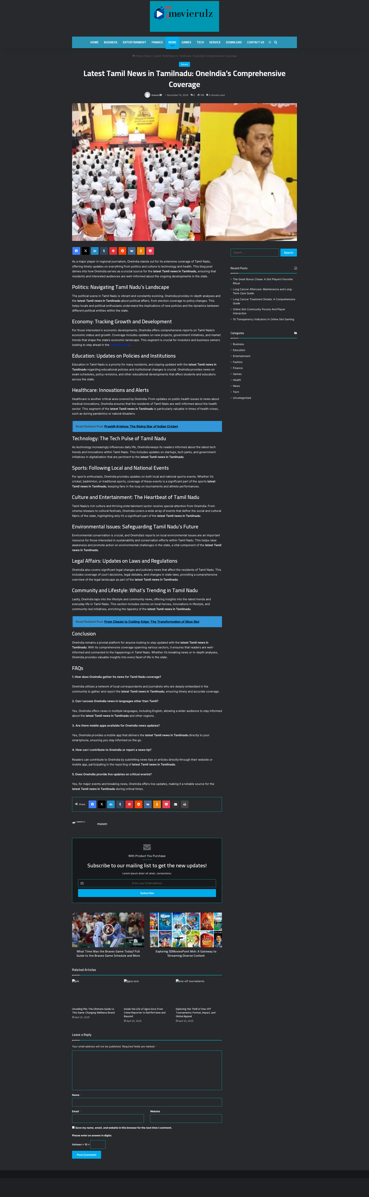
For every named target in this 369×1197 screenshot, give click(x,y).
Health (237, 379)
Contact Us (255, 42)
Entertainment (134, 42)
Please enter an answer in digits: (92, 1135)
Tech (200, 42)
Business (110, 42)
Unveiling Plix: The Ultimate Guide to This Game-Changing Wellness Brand (93, 1010)
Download (234, 42)
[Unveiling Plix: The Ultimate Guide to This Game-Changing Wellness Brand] (95, 992)
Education (239, 350)
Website (155, 1111)
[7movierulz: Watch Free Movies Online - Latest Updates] (184, 16)
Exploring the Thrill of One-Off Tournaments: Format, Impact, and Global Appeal (195, 1012)
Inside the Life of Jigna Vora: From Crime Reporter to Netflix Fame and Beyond (144, 1012)
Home (94, 42)
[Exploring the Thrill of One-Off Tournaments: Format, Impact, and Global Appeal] (199, 992)
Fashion (238, 362)
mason (155, 95)
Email (76, 1111)
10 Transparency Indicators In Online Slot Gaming (263, 319)
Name (76, 1094)
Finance (157, 42)
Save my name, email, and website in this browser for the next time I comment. (123, 1127)
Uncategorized (242, 397)
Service (215, 42)
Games (186, 42)
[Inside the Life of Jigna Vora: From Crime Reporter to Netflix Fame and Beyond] (147, 992)
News (172, 42)
